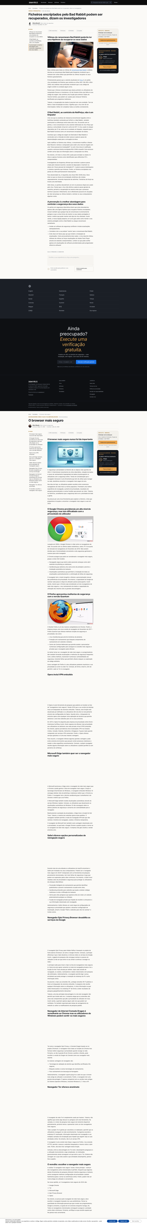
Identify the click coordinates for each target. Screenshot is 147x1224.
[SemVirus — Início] (33, 2)
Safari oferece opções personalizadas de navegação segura (35, 464)
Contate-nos (93, 396)
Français (61, 295)
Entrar (116, 2)
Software (56, 2)
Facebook (30, 394)
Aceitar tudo (112, 1221)
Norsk (91, 302)
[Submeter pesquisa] (92, 2)
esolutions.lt (41, 392)
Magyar (30, 306)
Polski (91, 291)
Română (61, 310)
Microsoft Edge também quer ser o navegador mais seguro (35, 458)
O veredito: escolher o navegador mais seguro (35, 489)
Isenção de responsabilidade (96, 391)
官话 (60, 306)
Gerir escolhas (135, 1221)
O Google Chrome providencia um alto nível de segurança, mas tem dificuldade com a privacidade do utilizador (36, 441)
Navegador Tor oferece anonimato (35, 485)
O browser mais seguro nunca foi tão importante (35, 434)
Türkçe (92, 299)
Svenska (31, 302)
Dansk (30, 299)
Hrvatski (92, 306)
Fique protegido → (107, 66)
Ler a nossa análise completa (108, 70)
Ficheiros (63, 2)
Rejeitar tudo (124, 1221)
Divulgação (92, 394)
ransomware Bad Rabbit (79, 70)
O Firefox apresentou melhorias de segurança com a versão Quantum (35, 448)
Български (93, 310)
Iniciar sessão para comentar (81, 269)
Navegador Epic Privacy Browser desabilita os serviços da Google (35, 470)
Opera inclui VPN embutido (33, 453)
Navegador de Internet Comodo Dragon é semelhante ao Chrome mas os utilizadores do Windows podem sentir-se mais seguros (35, 478)
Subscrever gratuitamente (107, 40)
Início (29, 8)
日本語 (30, 310)
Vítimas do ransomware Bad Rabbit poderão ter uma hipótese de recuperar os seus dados (36, 34)
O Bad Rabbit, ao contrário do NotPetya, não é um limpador (35, 40)
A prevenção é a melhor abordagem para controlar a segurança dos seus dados (35, 47)
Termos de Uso (93, 386)
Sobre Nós (92, 383)
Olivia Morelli (36, 23)
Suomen (61, 302)
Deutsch (31, 295)
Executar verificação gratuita (86, 362)
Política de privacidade (95, 388)
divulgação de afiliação (71, 405)
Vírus (60, 383)
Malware (50, 2)
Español (61, 299)
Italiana (92, 295)
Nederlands (62, 291)
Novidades (43, 2)
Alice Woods (35, 425)
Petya (81, 80)
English (30, 291)
